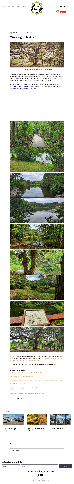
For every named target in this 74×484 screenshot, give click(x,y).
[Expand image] (37, 134)
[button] (69, 22)
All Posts (5, 23)
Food (11, 23)
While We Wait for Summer (58, 429)
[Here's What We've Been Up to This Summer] (37, 419)
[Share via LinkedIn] (18, 398)
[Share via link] (21, 398)
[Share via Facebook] (11, 398)
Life (35, 23)
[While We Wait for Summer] (60, 419)
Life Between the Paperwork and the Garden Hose (11, 429)
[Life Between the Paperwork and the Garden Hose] (13, 419)
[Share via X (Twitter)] (14, 398)
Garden (45, 23)
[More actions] (63, 33)
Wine (17, 23)
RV (39, 23)
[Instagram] (64, 6)
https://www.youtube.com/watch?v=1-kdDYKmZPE (23, 88)
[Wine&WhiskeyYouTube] (61, 6)
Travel (29, 23)
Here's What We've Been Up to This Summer (36, 429)
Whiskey (23, 23)
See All (69, 411)
